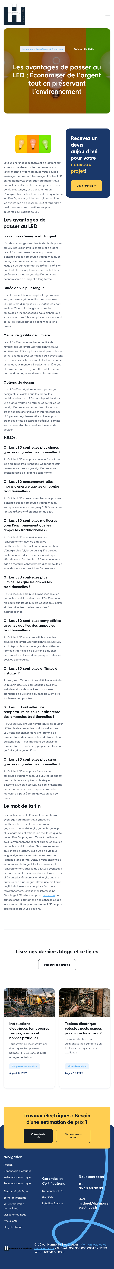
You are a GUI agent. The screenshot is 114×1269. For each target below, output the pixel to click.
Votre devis (38, 1136)
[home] (18, 14)
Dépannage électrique (18, 1170)
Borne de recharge (15, 1197)
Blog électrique (13, 1227)
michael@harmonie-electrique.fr (94, 1205)
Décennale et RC (52, 1191)
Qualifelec (48, 1197)
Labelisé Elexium (52, 1203)
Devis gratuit (86, 185)
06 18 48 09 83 (91, 1188)
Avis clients (11, 1220)
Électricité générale (16, 1191)
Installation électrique (17, 1177)
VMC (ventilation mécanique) (14, 1206)
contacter (49, 895)
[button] (107, 14)
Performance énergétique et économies (42, 49)
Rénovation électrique (17, 1183)
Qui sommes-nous (73, 1136)
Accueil (8, 1164)
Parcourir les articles (57, 964)
